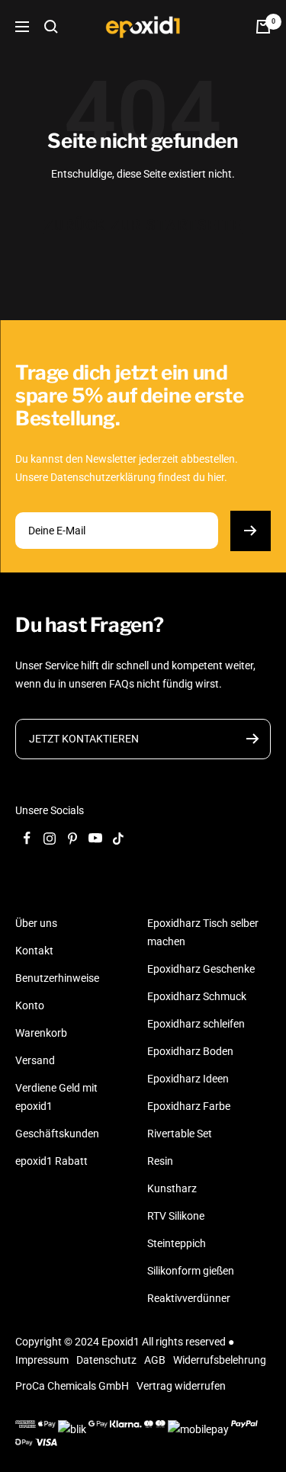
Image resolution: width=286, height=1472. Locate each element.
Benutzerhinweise (57, 978)
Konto (29, 1005)
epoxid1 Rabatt (51, 1161)
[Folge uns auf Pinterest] (72, 838)
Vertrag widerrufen (181, 1386)
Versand (35, 1060)
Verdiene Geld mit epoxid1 (56, 1097)
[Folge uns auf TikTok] (118, 838)
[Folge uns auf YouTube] (95, 838)
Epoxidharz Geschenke (201, 969)
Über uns (36, 923)
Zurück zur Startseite (143, 225)
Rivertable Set (179, 1133)
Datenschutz (106, 1360)
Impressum (42, 1360)
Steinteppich (176, 1243)
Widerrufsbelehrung (219, 1360)
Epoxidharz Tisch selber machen (203, 932)
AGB (154, 1360)
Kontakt (34, 950)
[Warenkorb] (263, 27)
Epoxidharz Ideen (188, 1079)
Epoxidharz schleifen (196, 1024)
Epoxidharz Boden (190, 1051)
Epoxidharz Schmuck (196, 996)
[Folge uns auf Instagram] (49, 838)
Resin (160, 1161)
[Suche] (51, 27)
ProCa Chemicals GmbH (72, 1386)
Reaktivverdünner (188, 1298)
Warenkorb (41, 1033)
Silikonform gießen (190, 1271)
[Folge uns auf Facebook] (26, 838)
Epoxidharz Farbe (188, 1106)
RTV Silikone (175, 1216)
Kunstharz (172, 1188)
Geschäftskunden (57, 1133)
